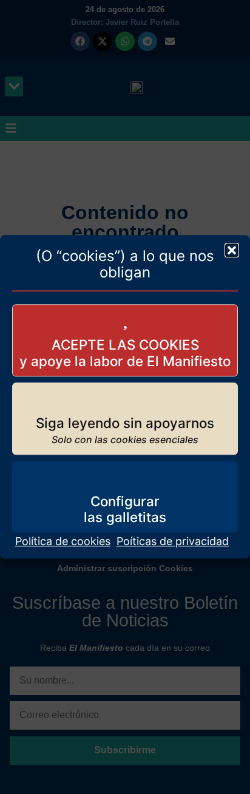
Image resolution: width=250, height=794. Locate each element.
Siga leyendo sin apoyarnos (125, 423)
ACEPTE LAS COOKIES (125, 345)
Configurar (125, 501)
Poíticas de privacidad (173, 541)
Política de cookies (62, 541)
